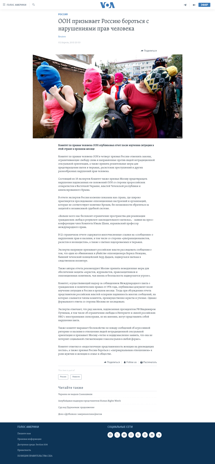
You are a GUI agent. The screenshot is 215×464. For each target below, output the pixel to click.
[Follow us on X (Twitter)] (117, 435)
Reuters (62, 37)
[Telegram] (185, 5)
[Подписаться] (152, 435)
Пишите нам (24, 434)
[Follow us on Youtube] (124, 435)
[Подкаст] (145, 435)
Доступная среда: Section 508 (32, 445)
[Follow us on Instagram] (131, 435)
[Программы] (194, 5)
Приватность (24, 450)
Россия (63, 14)
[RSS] (138, 435)
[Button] (149, 51)
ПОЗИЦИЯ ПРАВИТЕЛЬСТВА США (34, 456)
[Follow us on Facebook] (110, 435)
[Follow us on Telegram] (159, 435)
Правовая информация (29, 439)
